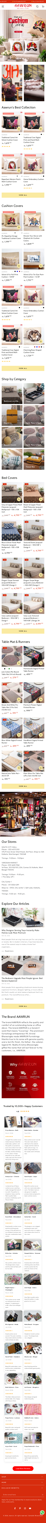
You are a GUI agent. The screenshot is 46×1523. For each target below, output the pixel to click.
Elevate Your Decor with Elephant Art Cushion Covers (33, 238)
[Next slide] (42, 83)
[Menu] (3, 6)
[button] (37, 6)
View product (19, 129)
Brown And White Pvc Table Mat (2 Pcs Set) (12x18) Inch (10, 707)
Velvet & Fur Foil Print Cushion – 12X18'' (10, 276)
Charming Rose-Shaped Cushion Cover (32, 351)
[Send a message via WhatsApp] (42, 1512)
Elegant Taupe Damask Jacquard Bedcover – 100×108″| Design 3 (10, 582)
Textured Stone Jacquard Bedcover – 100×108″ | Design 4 (33, 545)
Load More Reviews (23, 1468)
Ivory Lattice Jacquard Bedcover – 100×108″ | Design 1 (10, 618)
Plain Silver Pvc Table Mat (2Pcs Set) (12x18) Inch (33, 774)
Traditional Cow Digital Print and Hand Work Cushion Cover (32, 139)
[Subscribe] (43, 1494)
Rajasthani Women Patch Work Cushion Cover (11, 180)
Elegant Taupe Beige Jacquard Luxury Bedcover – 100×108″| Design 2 (33, 582)
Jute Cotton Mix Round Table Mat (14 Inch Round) (11, 673)
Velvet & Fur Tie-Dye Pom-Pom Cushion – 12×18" (34, 276)
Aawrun (11, 1515)
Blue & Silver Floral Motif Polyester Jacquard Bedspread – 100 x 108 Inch (11, 546)
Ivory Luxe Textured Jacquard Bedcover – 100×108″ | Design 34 (32, 618)
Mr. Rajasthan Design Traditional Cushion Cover (11, 237)
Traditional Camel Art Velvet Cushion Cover (10, 138)
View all (23, 195)
